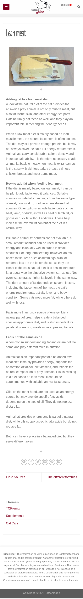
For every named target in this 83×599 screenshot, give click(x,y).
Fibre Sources (15, 477)
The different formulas (62, 477)
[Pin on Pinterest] (52, 462)
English (64, 4)
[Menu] (6, 7)
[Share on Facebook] (31, 462)
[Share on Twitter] (38, 462)
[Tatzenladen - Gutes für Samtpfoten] (41, 7)
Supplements (15, 515)
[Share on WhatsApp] (24, 462)
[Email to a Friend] (45, 462)
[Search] (78, 6)
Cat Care (12, 523)
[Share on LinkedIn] (59, 462)
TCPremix (13, 508)
